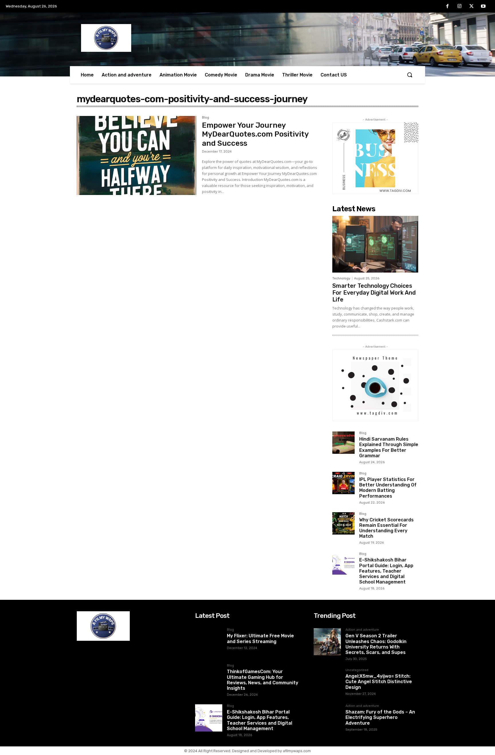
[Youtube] (483, 7)
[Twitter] (471, 7)
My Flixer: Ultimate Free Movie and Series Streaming (260, 638)
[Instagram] (459, 7)
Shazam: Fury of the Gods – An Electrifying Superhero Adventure (380, 717)
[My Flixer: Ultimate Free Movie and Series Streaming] (208, 641)
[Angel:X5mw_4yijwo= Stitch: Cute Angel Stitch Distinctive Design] (327, 682)
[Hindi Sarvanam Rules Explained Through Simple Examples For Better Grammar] (343, 442)
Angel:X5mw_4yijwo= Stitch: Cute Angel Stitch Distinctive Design (378, 681)
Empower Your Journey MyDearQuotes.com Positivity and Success (255, 134)
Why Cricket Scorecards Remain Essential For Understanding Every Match (386, 528)
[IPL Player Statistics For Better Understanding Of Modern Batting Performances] (343, 483)
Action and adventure (362, 630)
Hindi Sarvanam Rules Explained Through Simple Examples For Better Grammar (388, 447)
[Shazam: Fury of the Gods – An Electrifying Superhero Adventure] (327, 718)
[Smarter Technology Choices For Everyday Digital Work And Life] (375, 244)
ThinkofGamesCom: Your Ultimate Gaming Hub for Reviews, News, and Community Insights (262, 680)
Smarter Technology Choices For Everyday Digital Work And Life (374, 292)
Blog (205, 117)
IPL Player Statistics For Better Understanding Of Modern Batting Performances (388, 488)
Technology (341, 278)
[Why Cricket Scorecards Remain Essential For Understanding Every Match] (343, 523)
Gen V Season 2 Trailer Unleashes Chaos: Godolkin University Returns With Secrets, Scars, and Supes (375, 644)
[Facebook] (448, 7)
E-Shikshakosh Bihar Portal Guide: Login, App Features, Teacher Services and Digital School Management (386, 571)
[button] (409, 74)
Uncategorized (356, 670)
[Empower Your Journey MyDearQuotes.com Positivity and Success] (136, 155)
